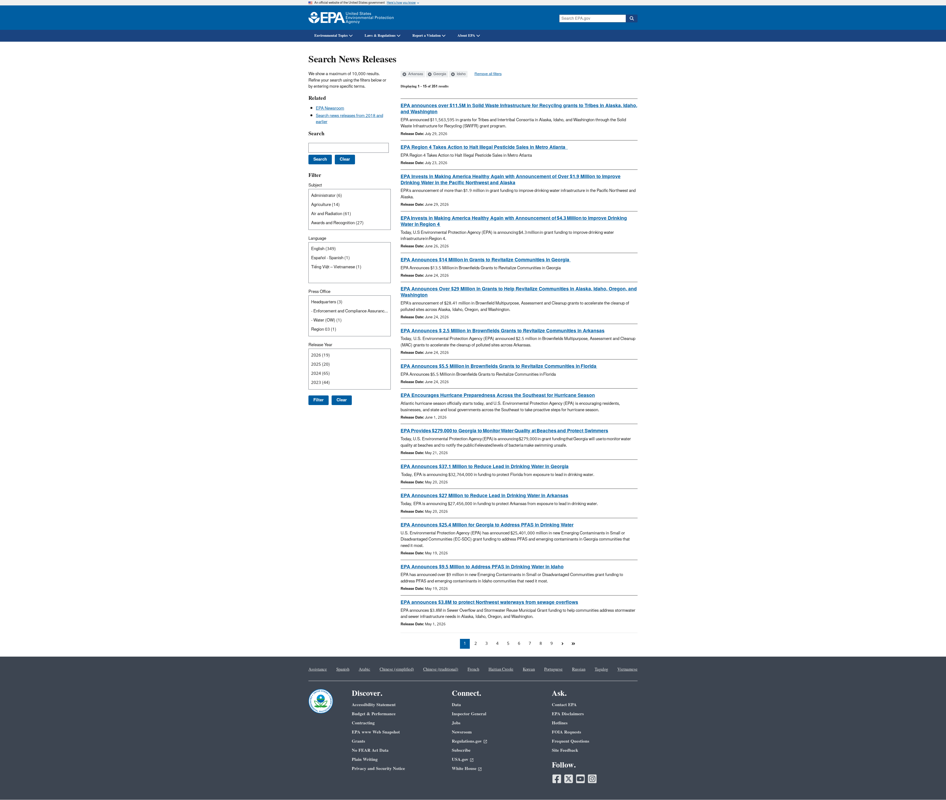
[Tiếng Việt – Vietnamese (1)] (350, 267)
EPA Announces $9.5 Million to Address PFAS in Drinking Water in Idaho (482, 567)
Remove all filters (488, 74)
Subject (315, 185)
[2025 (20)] (350, 364)
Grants (358, 741)
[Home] (351, 17)
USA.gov (460, 759)
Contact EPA (564, 704)
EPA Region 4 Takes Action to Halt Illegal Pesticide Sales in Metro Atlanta (484, 147)
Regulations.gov (467, 741)
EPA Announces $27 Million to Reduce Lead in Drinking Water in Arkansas (484, 496)
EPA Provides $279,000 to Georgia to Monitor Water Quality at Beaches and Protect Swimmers (504, 431)
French (473, 669)
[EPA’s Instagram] (592, 779)
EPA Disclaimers (568, 713)
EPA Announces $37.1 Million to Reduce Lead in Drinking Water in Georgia (485, 467)
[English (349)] (350, 249)
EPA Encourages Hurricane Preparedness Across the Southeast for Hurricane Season (498, 395)
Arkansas (415, 74)
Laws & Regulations (380, 35)
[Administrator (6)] (350, 195)
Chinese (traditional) (440, 669)
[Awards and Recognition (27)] (350, 223)
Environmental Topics (331, 35)
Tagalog (601, 669)
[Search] (632, 18)
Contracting (363, 723)
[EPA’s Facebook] (557, 779)
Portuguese (553, 669)
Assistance (317, 669)
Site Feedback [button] (565, 750)
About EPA (466, 35)
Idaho (461, 74)
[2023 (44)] (350, 382)
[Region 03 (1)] (350, 329)
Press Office (319, 291)
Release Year (320, 345)
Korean (529, 669)
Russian (578, 669)
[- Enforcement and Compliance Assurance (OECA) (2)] (350, 311)
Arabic (364, 669)
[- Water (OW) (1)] (350, 320)
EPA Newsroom (330, 108)
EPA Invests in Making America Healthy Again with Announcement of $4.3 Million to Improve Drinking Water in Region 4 (514, 221)
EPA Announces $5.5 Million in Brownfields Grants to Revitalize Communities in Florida (499, 366)
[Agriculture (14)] (350, 204)
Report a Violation (426, 35)
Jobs (456, 723)
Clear (342, 400)
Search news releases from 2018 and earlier (349, 118)
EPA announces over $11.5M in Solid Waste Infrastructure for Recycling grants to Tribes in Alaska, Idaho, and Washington (519, 109)
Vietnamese (627, 669)
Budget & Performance (374, 713)
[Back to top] (932, 786)
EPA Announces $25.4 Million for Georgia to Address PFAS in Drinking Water (487, 525)
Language (317, 238)
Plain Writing (365, 759)
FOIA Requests (566, 732)
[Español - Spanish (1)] (350, 258)
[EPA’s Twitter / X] (569, 779)
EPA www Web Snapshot (376, 732)
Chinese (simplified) (397, 669)
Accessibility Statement (374, 704)
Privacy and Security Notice (378, 768)
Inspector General (469, 713)
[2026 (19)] (350, 355)
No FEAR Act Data (370, 750)
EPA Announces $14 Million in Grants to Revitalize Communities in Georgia (486, 260)
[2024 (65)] (350, 373)
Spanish (342, 669)
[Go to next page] (562, 644)
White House (464, 768)
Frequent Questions (570, 741)
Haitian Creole (501, 669)
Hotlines (560, 723)
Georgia (439, 74)
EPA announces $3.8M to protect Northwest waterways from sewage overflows (489, 602)
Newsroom (462, 732)
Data (456, 704)
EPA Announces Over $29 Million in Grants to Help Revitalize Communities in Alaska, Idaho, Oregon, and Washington (519, 292)
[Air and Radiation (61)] (350, 214)
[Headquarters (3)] (350, 302)
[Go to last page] (573, 644)
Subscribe (461, 750)
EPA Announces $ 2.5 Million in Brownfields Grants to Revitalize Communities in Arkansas (503, 331)
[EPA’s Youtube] (580, 779)
